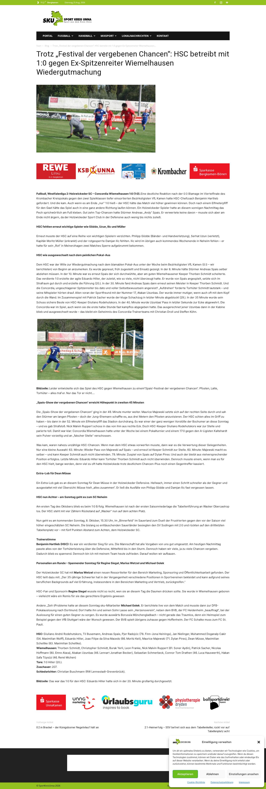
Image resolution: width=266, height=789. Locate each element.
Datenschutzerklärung (222, 782)
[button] (259, 742)
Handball (85, 35)
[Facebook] (215, 2)
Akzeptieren (185, 774)
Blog (47, 45)
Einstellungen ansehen (244, 774)
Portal (48, 35)
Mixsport (107, 35)
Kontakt (163, 35)
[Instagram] (221, 2)
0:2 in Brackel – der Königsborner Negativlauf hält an (67, 727)
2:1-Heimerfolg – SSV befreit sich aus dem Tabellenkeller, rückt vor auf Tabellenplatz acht (187, 729)
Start (38, 45)
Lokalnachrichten (135, 35)
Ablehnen (212, 774)
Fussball (64, 35)
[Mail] (227, 2)
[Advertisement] (164, 18)
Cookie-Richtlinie (196, 782)
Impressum (244, 782)
